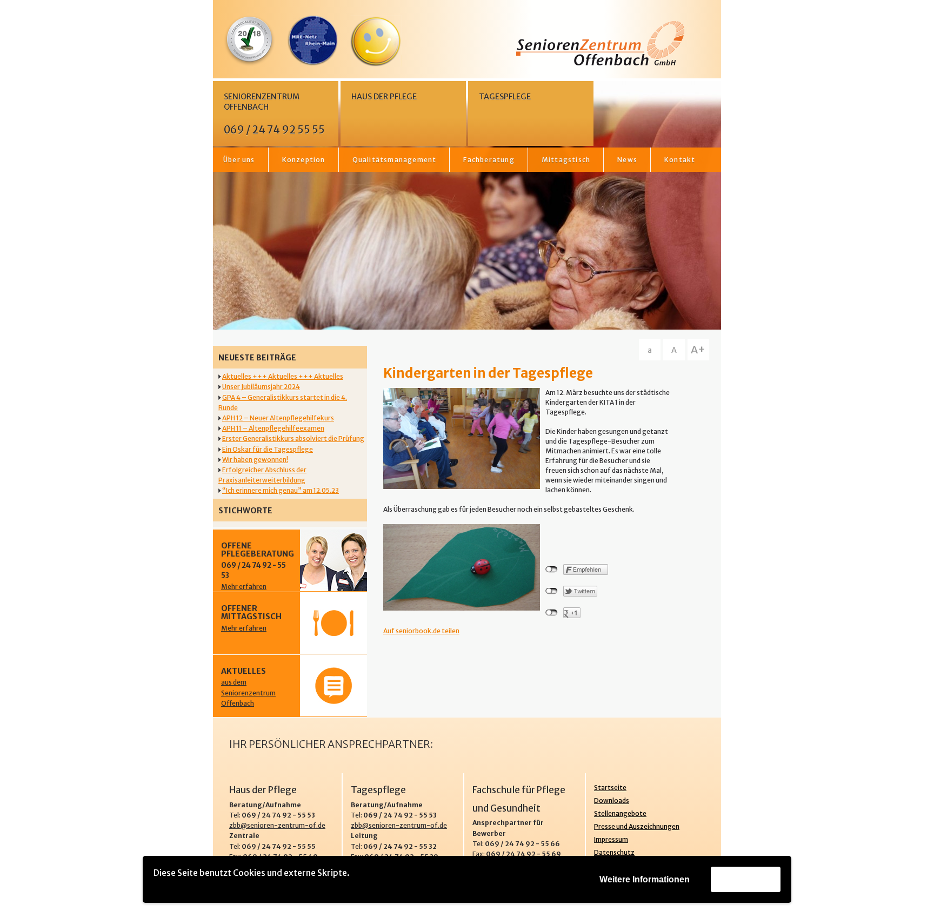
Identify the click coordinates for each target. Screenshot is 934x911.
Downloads (611, 800)
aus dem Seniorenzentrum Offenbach (248, 692)
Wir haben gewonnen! (255, 460)
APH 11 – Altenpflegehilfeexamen (273, 428)
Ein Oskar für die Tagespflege (267, 449)
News (627, 160)
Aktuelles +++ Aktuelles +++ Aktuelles (282, 376)
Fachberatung (488, 160)
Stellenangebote (620, 813)
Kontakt (679, 160)
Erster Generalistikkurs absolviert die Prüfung (293, 438)
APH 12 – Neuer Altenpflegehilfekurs (278, 418)
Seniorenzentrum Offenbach (274, 114)
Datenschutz (614, 852)
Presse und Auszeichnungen (636, 826)
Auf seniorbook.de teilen (421, 631)
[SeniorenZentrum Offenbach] (467, 43)
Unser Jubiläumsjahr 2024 (261, 387)
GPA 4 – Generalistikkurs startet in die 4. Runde (282, 402)
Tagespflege (505, 97)
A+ (698, 349)
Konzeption (303, 160)
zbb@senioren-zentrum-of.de (277, 825)
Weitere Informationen (644, 879)
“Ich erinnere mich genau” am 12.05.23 (280, 490)
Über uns (239, 160)
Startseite (610, 787)
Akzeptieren (745, 878)
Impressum (611, 839)
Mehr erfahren (243, 586)
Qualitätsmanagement (394, 160)
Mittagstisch (566, 160)
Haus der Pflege (384, 97)
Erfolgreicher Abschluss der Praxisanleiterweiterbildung (262, 475)
